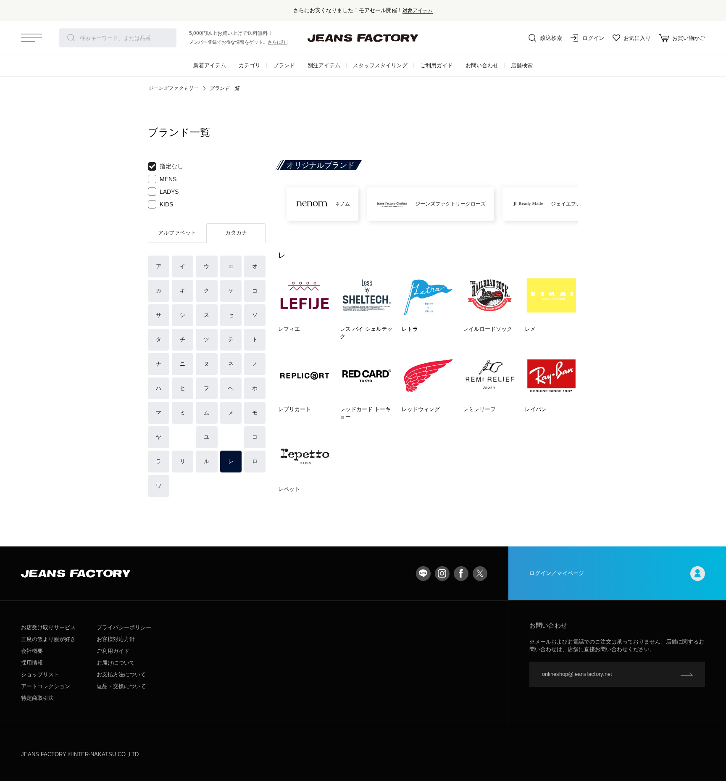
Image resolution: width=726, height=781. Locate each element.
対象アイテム (417, 10)
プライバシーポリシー (124, 627)
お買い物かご (688, 38)
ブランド (284, 65)
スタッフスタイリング (380, 65)
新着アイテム (209, 65)
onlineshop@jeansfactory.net (577, 674)
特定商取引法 (37, 698)
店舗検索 (522, 65)
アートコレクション (45, 686)
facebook (461, 573)
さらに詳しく (281, 42)
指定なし (171, 166)
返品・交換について (121, 686)
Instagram (442, 573)
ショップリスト (40, 674)
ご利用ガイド (436, 65)
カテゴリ (249, 65)
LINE (423, 573)
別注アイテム (324, 65)
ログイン (593, 38)
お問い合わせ (482, 65)
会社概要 (32, 651)
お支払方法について (121, 674)
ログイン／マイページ (556, 573)
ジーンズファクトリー (173, 88)
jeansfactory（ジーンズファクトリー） (363, 38)
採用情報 (32, 663)
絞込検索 (551, 38)
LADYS (169, 191)
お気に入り (637, 38)
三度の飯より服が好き (48, 639)
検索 (71, 38)
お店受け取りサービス (48, 627)
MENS (168, 179)
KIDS (166, 204)
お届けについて (116, 663)
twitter (480, 573)
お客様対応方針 (116, 639)
